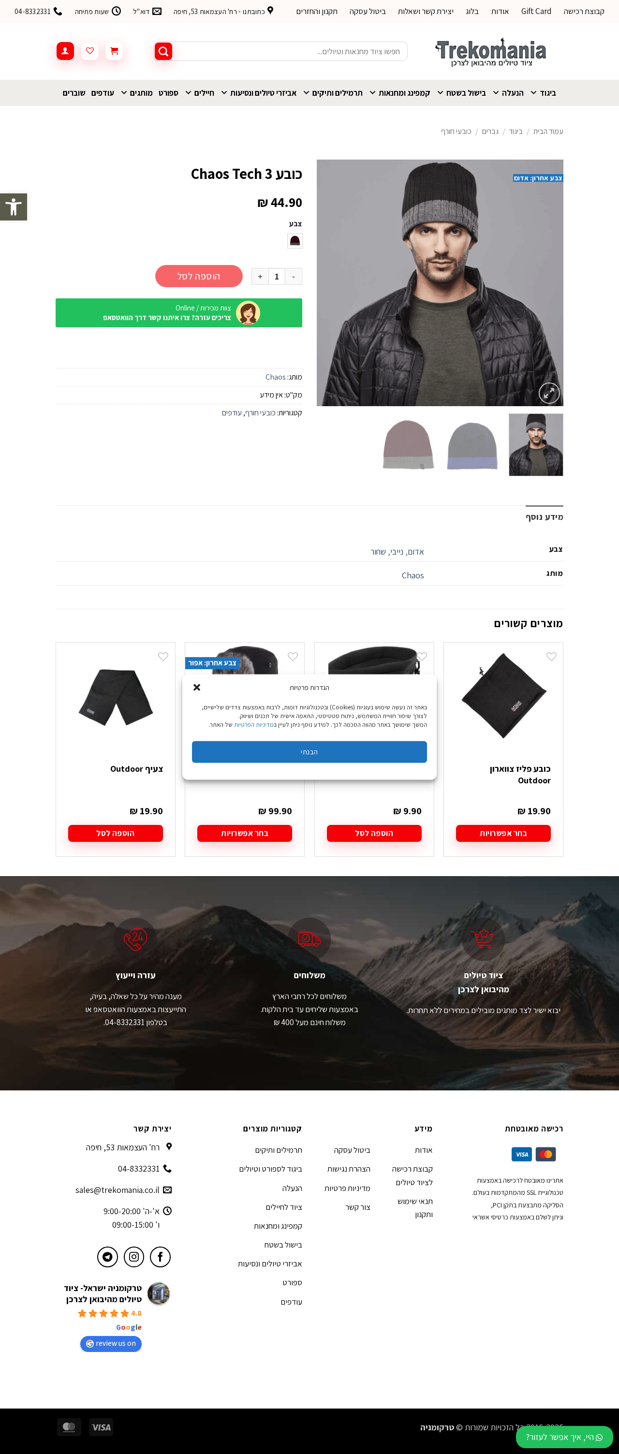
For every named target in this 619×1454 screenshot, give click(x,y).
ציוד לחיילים (283, 1207)
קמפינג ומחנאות (404, 93)
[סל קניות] (114, 51)
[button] (13, 206)
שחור (378, 551)
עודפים (102, 93)
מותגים (141, 93)
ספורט (168, 93)
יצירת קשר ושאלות (426, 11)
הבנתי (309, 751)
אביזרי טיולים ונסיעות (263, 93)
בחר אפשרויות (503, 833)
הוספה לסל (199, 276)
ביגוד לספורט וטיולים (270, 1168)
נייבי (396, 551)
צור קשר (357, 1207)
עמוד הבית (548, 131)
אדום (416, 551)
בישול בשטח (466, 93)
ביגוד (548, 93)
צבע (295, 224)
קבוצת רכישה (584, 11)
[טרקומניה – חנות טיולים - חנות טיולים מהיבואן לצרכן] (492, 51)
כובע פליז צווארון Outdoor (520, 774)
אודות (500, 11)
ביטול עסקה (368, 11)
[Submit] (163, 51)
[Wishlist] (90, 51)
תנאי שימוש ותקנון (415, 1207)
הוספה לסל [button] (374, 833)
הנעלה (513, 93)
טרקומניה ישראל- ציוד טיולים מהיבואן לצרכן (103, 1293)
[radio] (295, 241)
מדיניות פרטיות (347, 1188)
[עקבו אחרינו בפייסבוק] (160, 1257)
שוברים (74, 93)
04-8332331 (139, 1168)
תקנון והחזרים (317, 11)
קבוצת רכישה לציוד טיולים (412, 1175)
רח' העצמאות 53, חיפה (123, 1147)
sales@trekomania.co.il (117, 1189)
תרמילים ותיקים (337, 93)
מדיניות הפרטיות (254, 724)
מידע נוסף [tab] (544, 516)
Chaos (275, 377)
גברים (490, 131)
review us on (116, 1343)
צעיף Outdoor (136, 768)
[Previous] (546, 283)
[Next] (327, 283)
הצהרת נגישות (348, 1168)
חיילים (204, 93)
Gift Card (536, 11)
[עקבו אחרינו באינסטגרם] (134, 1257)
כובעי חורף (456, 131)
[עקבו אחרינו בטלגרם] (107, 1257)
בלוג (472, 11)
